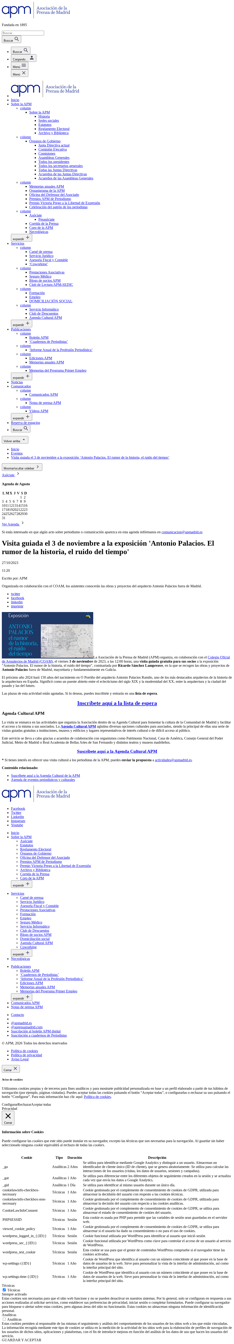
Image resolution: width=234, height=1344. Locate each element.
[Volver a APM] (36, 17)
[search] (20, 50)
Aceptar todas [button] (41, 1104)
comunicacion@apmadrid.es (182, 532)
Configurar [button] (10, 1104)
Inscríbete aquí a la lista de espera (117, 703)
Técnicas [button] (8, 1285)
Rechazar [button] (24, 1104)
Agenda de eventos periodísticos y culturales (43, 780)
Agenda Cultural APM (78, 726)
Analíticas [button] (9, 1315)
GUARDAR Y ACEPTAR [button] (21, 1340)
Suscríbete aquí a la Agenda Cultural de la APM (45, 776)
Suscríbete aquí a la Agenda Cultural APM (117, 751)
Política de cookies (97, 1097)
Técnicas (13, 1290)
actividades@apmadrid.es (173, 760)
